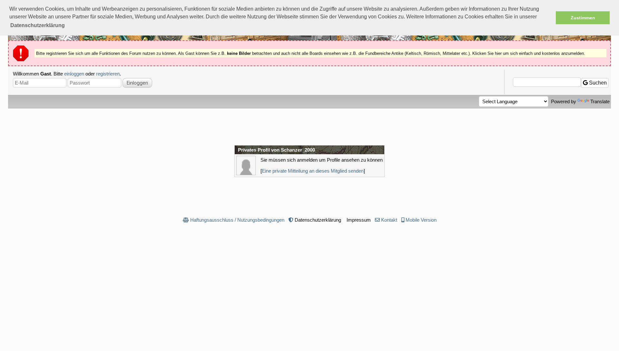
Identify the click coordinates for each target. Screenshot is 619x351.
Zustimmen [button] (583, 17)
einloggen (74, 73)
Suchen (597, 82)
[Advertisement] (309, 126)
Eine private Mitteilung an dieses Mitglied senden (313, 171)
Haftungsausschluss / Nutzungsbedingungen (237, 220)
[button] (37, 25)
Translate (600, 101)
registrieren (108, 73)
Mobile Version (421, 220)
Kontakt (389, 220)
